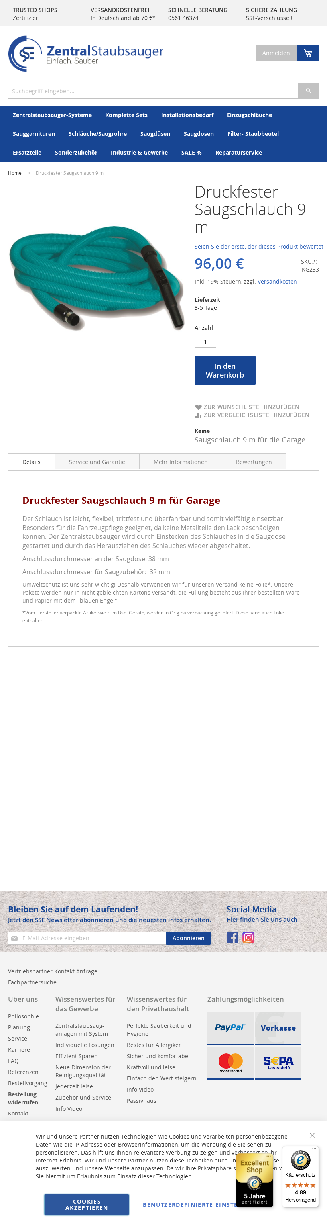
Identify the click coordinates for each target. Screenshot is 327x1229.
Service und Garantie (97, 462)
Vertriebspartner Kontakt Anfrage (52, 971)
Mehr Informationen (181, 462)
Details (31, 462)
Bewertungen (254, 462)
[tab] (31, 461)
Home (15, 173)
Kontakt (18, 1113)
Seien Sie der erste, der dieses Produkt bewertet (259, 246)
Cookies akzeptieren (86, 1204)
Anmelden (276, 53)
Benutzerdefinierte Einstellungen (205, 1204)
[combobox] (163, 91)
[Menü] (314, 1150)
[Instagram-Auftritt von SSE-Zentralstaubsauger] (248, 937)
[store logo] (86, 54)
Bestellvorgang (27, 1083)
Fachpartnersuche (32, 982)
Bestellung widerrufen (23, 1098)
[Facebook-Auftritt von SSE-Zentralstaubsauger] (232, 937)
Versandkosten (277, 281)
